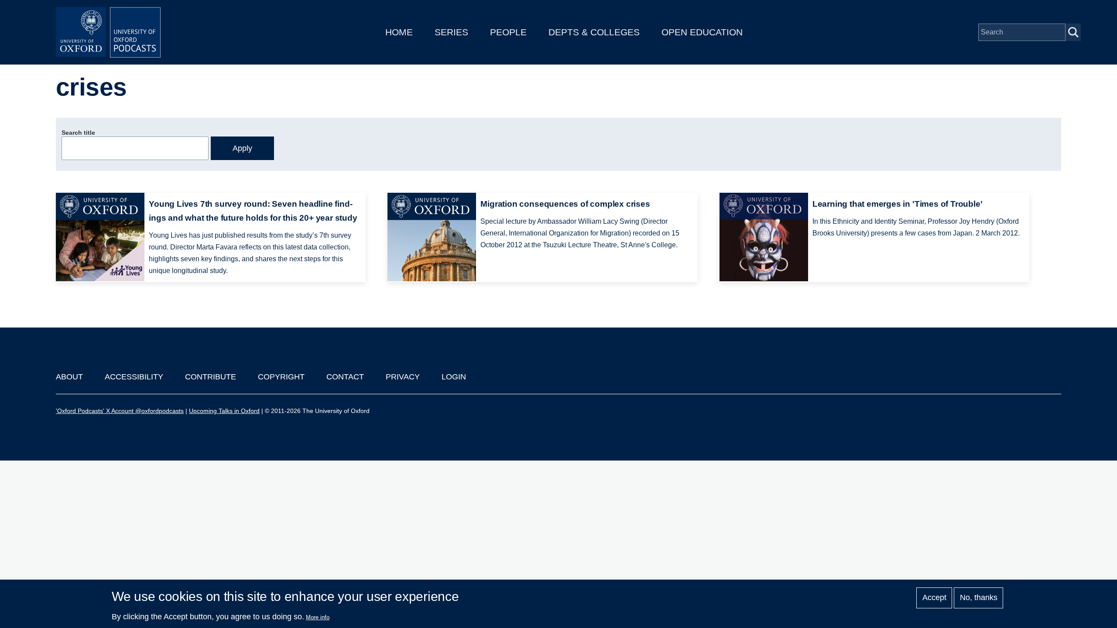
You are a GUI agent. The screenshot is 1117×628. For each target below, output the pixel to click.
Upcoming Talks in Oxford (224, 410)
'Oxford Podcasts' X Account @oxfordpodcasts (120, 410)
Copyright (281, 376)
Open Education (702, 32)
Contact (345, 376)
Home (399, 32)
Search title (78, 132)
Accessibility (134, 376)
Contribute (210, 376)
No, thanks (978, 598)
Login (454, 376)
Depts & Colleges (594, 32)
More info (317, 617)
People (508, 32)
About (69, 376)
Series (451, 32)
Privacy (403, 376)
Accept (934, 598)
